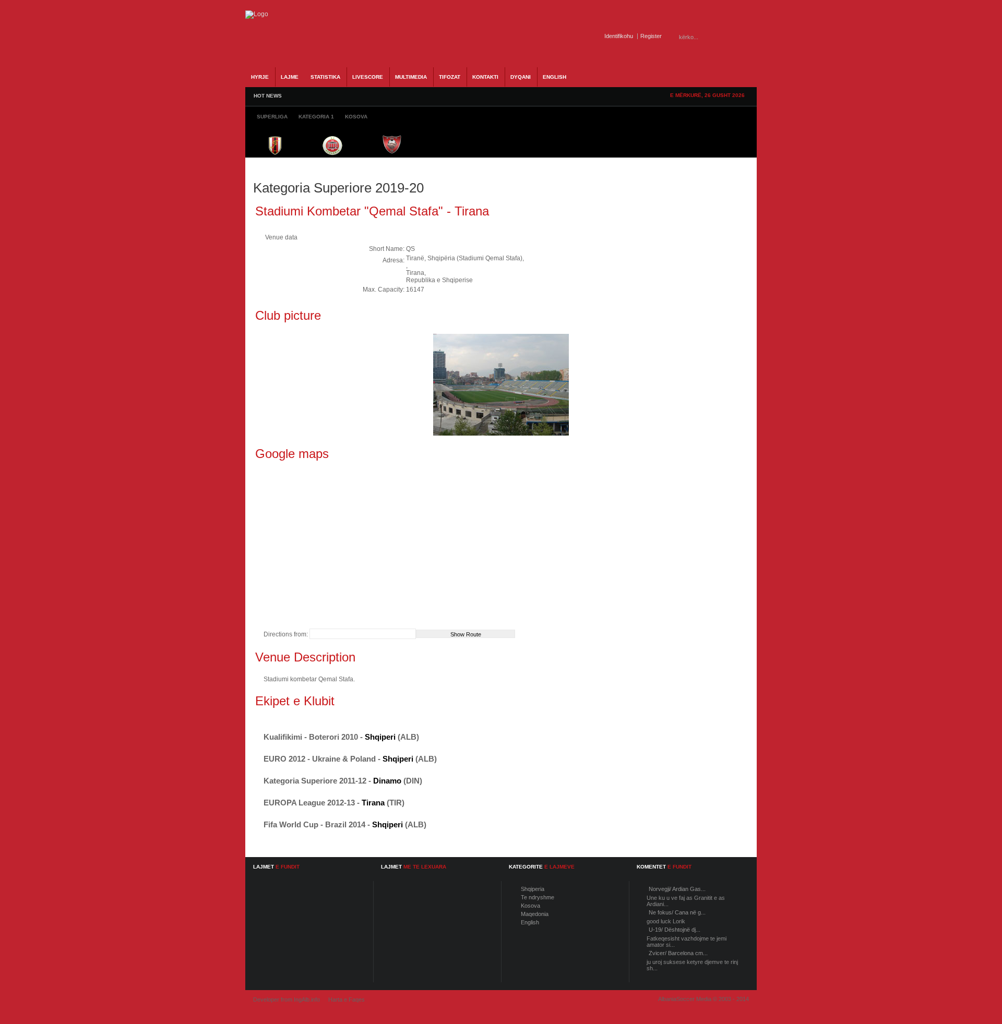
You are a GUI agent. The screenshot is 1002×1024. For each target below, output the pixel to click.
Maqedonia (534, 914)
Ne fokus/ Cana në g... (677, 912)
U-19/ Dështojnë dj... (674, 929)
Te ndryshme (537, 897)
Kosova (530, 905)
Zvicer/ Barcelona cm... (678, 953)
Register (651, 36)
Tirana (373, 802)
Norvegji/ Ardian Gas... (677, 889)
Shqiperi (380, 736)
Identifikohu (618, 36)
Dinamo (387, 780)
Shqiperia (532, 889)
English (530, 922)
